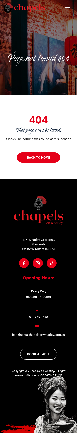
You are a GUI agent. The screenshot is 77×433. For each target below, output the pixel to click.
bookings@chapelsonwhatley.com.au (38, 334)
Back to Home (38, 157)
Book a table (38, 353)
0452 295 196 (38, 317)
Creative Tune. (51, 375)
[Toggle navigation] (67, 7)
